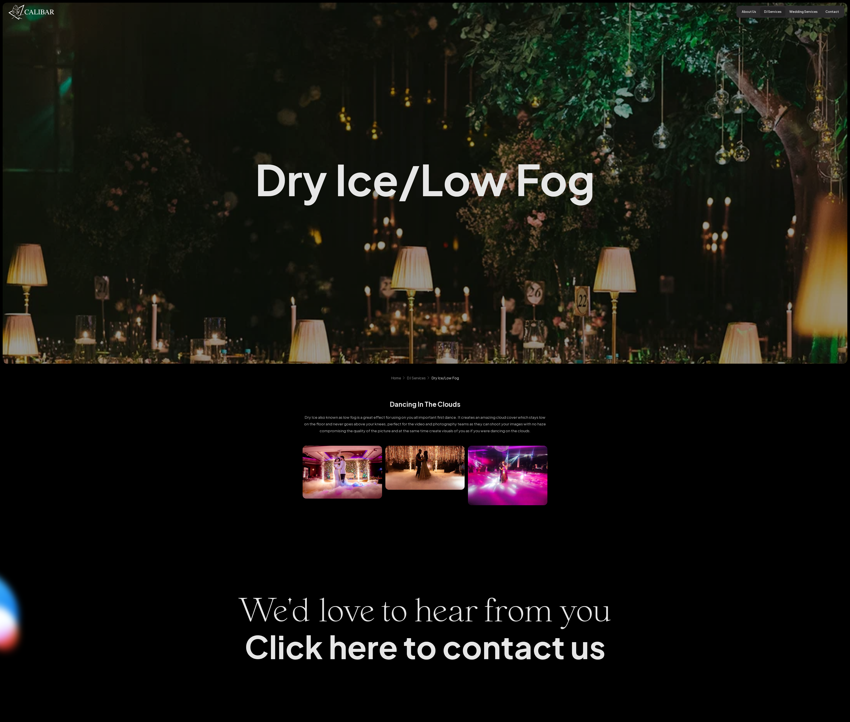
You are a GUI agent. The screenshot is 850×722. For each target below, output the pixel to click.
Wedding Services (803, 11)
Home (396, 378)
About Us (749, 11)
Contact (832, 11)
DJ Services (772, 11)
